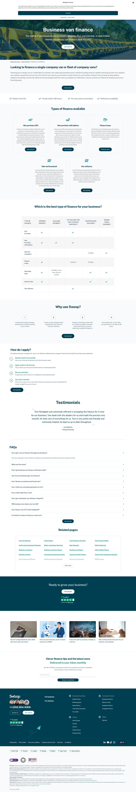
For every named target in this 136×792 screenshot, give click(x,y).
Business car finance (25, 550)
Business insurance (107, 699)
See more (68, 565)
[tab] (68, 453)
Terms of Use (31, 784)
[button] (133, 2)
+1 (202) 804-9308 (20, 707)
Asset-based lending (101, 541)
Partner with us (76, 730)
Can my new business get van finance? (25, 476)
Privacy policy (22, 742)
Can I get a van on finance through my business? (29, 453)
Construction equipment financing (106, 554)
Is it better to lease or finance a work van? (26, 515)
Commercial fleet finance (77, 554)
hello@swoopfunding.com (90, 780)
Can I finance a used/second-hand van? (26, 481)
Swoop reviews (76, 733)
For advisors (49, 701)
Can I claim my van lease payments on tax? (27, 487)
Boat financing (74, 545)
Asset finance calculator (77, 541)
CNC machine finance (102, 550)
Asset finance (25, 62)
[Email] (68, 674)
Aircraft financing (24, 541)
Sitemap (104, 720)
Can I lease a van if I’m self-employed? (25, 510)
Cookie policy (13, 742)
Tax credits (75, 712)
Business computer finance (53, 550)
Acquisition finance (107, 708)
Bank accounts (106, 702)
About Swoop (76, 720)
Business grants (76, 702)
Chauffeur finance (25, 554)
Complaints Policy (34, 785)
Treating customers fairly (48, 742)
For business (49, 697)
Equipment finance (107, 705)
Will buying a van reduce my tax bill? (25, 504)
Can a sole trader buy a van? (21, 493)
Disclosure (60, 742)
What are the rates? (18, 464)
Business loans (15, 62)
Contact (74, 727)
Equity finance (76, 705)
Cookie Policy (63, 17)
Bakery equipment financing (53, 545)
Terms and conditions (34, 742)
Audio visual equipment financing (30, 545)
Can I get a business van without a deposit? (27, 498)
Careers (74, 723)
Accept (68, 13)
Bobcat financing (100, 545)
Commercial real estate (78, 708)
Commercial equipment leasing (54, 554)
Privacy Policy (71, 17)
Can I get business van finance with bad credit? (28, 470)
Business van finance (76, 550)
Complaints (68, 742)
